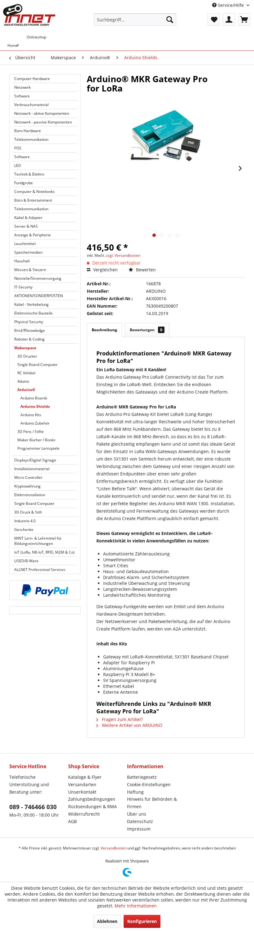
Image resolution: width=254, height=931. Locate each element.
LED (17, 165)
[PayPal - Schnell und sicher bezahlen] (45, 590)
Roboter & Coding (29, 339)
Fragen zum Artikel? (122, 719)
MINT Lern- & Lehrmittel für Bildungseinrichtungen (38, 541)
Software (22, 96)
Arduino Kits (30, 414)
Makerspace (25, 347)
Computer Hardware (32, 78)
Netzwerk (22, 87)
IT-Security (23, 287)
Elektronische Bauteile (33, 313)
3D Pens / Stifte (30, 431)
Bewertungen (146, 329)
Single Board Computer (37, 364)
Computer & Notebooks (34, 191)
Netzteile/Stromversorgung (37, 278)
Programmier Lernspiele (38, 448)
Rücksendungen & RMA (92, 806)
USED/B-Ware (26, 561)
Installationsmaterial (32, 468)
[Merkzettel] (214, 19)
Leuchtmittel (25, 243)
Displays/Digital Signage (35, 460)
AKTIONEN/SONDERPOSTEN (38, 295)
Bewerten (145, 270)
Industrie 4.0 (25, 520)
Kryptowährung (27, 486)
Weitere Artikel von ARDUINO (131, 725)
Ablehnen (107, 921)
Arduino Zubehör (35, 423)
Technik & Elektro (29, 174)
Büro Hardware (27, 130)
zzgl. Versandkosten (123, 255)
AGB (72, 821)
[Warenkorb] (244, 19)
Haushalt (22, 261)
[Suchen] (169, 19)
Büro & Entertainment (33, 200)
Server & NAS (26, 226)
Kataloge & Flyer (85, 777)
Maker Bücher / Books (36, 440)
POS (17, 148)
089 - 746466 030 (33, 807)
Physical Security (28, 321)
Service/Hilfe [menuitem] (231, 5)
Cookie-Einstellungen (149, 784)
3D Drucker (27, 356)
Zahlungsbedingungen (91, 799)
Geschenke (23, 529)
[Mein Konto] (229, 19)
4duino (23, 381)
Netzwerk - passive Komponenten (43, 122)
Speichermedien (28, 252)
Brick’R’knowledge (29, 330)
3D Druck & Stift (28, 512)
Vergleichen (105, 270)
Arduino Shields (35, 406)
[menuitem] (135, 19)
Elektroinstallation (29, 494)
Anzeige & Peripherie (32, 235)
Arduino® (26, 389)
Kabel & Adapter (28, 217)
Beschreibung (104, 329)
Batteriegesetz (142, 777)
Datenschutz (140, 821)
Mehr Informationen (136, 906)
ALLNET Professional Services (39, 569)
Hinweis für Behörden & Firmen (152, 802)
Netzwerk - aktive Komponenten (41, 113)
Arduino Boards (33, 398)
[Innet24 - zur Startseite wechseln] (29, 15)
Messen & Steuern (30, 269)
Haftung (135, 792)
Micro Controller (28, 477)
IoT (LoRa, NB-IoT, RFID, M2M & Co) (44, 552)
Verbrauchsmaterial (31, 104)
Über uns (136, 814)
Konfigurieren (142, 921)
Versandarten (82, 784)
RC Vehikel (26, 373)
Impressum (139, 829)
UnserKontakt (82, 792)
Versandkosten (113, 848)
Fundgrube (23, 182)
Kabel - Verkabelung (31, 304)
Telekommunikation (31, 139)
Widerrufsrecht (84, 814)
